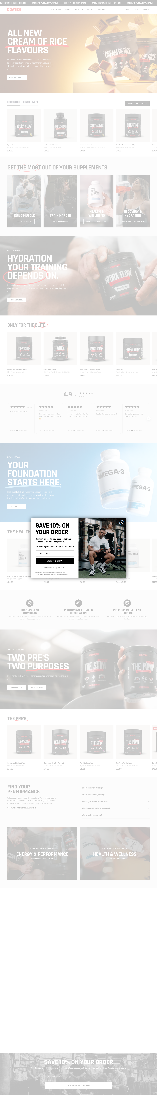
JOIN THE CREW (54, 561)
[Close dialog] (122, 523)
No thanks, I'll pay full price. (54, 567)
